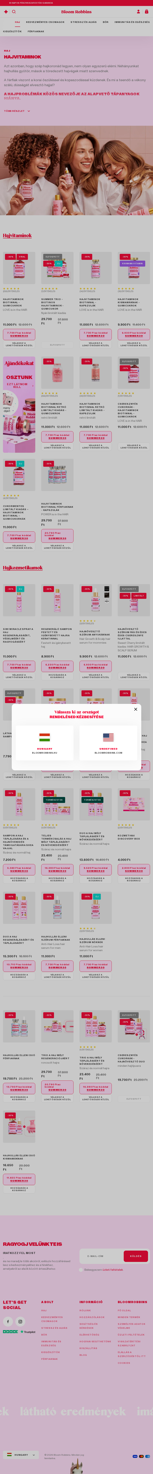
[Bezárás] (135, 709)
